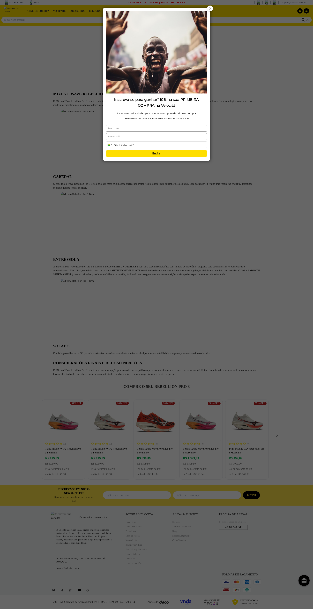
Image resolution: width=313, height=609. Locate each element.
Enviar (156, 153)
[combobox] (112, 145)
